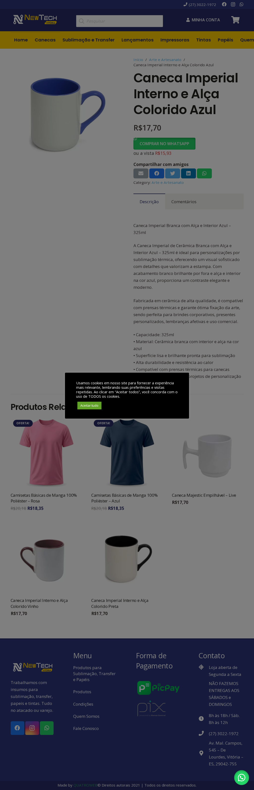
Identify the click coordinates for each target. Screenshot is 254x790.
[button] (241, 777)
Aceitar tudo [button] (89, 405)
